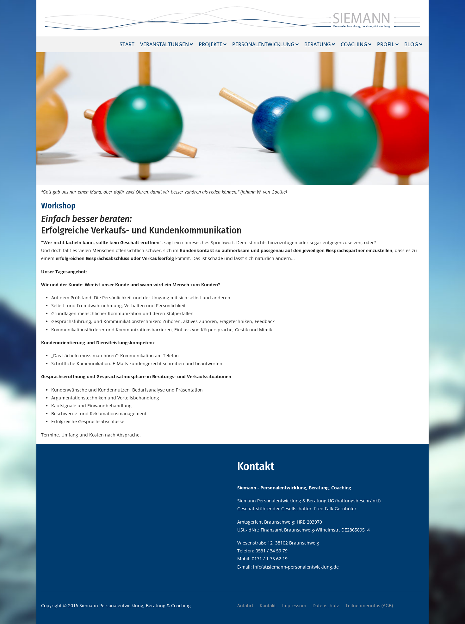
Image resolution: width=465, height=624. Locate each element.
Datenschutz (326, 605)
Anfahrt (245, 605)
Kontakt (268, 605)
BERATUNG (317, 44)
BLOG (411, 44)
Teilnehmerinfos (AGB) (369, 605)
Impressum (294, 605)
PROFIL (385, 44)
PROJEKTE (210, 44)
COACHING (354, 44)
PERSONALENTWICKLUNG (263, 44)
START (127, 44)
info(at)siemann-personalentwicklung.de (296, 567)
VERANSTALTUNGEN (164, 44)
